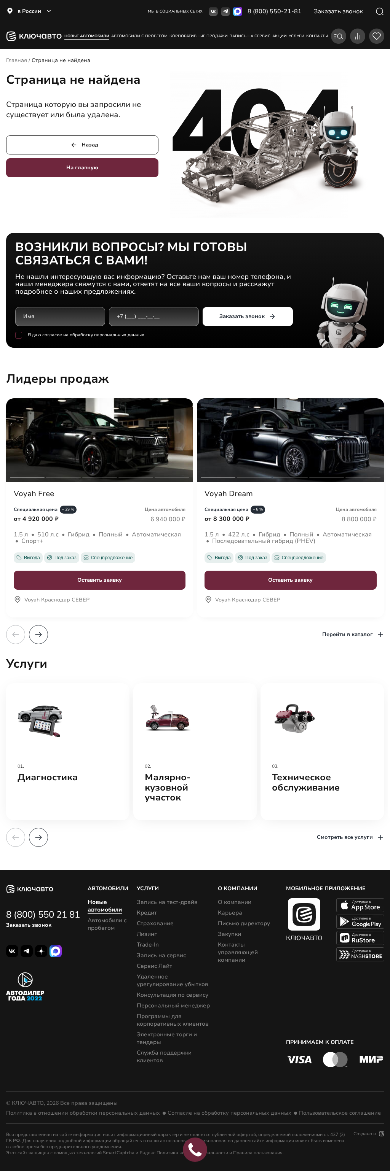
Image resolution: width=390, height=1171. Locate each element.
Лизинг (147, 934)
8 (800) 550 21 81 (43, 914)
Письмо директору (244, 923)
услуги (296, 36)
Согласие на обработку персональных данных (229, 1113)
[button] (38, 634)
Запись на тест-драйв (167, 902)
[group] (67, 751)
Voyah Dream (229, 494)
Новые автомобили (86, 36)
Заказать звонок (242, 316)
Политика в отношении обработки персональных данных (83, 1113)
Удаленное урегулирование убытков (172, 980)
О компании (234, 902)
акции (279, 36)
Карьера (230, 912)
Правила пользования (258, 1153)
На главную (82, 167)
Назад (90, 144)
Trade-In (148, 944)
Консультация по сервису (172, 995)
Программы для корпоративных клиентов (173, 1020)
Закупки (229, 934)
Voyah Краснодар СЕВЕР (57, 600)
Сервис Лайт (154, 966)
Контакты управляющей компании (238, 952)
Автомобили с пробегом (139, 36)
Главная (16, 60)
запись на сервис (250, 36)
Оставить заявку (99, 580)
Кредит (147, 912)
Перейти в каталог (347, 634)
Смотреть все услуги (345, 837)
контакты (317, 36)
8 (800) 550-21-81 (275, 11)
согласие (52, 335)
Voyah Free (34, 494)
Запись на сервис (161, 955)
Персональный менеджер (173, 1005)
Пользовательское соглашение (340, 1113)
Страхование (155, 923)
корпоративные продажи (198, 36)
